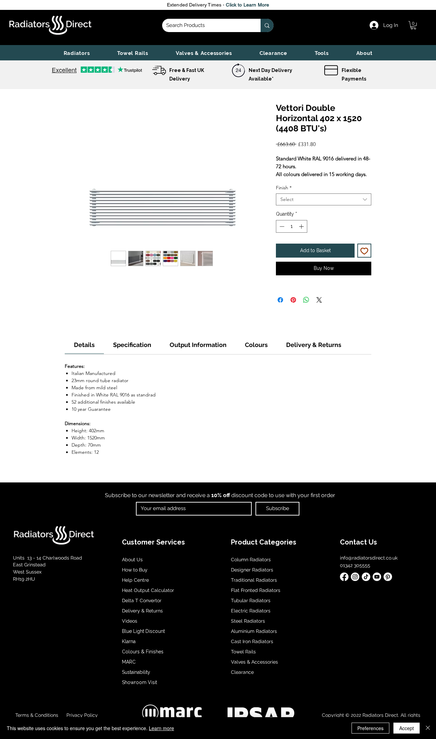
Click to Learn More (247, 5)
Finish (284, 188)
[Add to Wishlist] (364, 251)
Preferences (370, 728)
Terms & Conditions (36, 715)
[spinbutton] (291, 226)
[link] (413, 25)
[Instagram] (355, 577)
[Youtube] (377, 577)
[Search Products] (267, 25)
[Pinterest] (388, 577)
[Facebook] (344, 577)
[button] (76, 53)
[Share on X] (319, 300)
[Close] (428, 728)
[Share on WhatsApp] (306, 300)
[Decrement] (281, 226)
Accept (406, 728)
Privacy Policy (81, 715)
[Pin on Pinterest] (293, 300)
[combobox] (323, 199)
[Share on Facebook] (280, 300)
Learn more (161, 728)
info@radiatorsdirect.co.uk (369, 558)
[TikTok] (366, 577)
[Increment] (302, 226)
